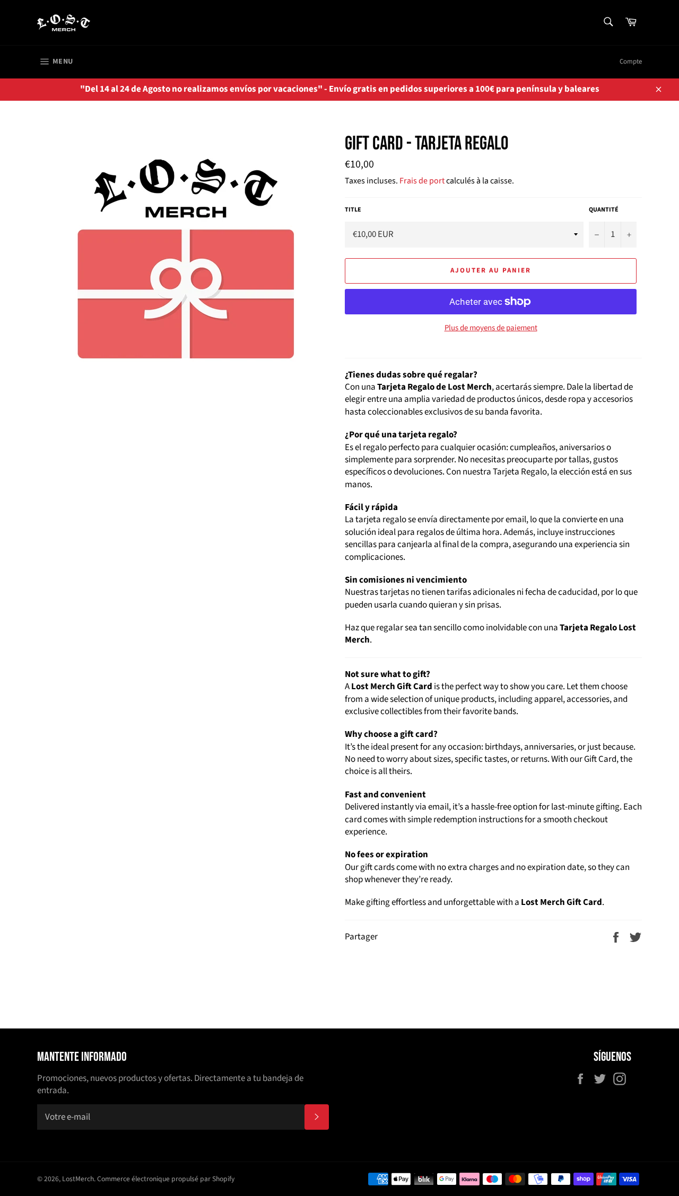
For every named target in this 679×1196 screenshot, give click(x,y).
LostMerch (78, 1179)
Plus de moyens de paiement (491, 328)
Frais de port (422, 181)
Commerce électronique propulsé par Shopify (165, 1179)
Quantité (604, 210)
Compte (631, 61)
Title (353, 210)
